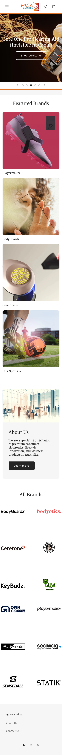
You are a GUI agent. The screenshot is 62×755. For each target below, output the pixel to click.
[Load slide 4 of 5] (35, 85)
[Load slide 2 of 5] (27, 85)
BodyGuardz (11, 239)
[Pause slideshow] (58, 85)
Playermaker (11, 173)
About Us (11, 723)
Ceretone (9, 305)
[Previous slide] (17, 85)
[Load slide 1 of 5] (23, 85)
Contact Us (13, 731)
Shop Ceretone (31, 55)
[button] (7, 7)
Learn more (21, 465)
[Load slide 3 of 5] (31, 85)
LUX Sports (10, 371)
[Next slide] (44, 85)
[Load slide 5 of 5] (39, 85)
